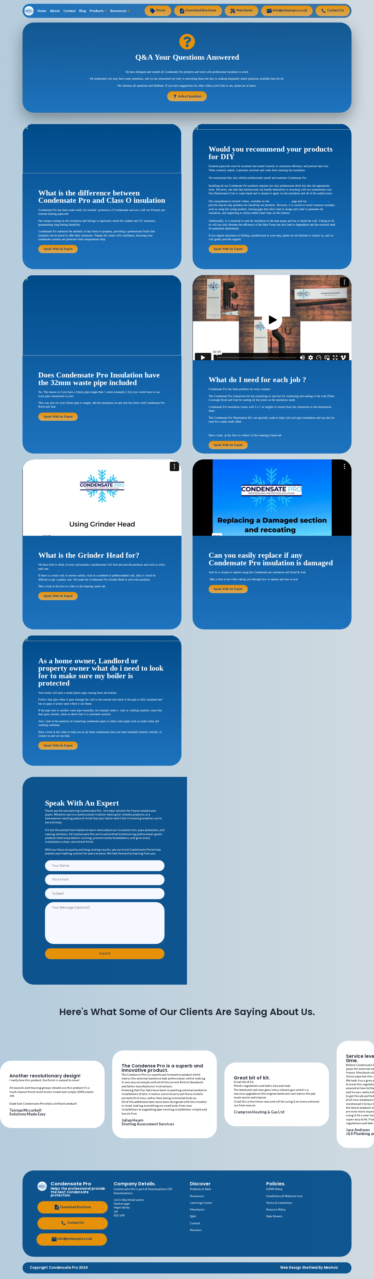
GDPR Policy (274, 1189)
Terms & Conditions (279, 1202)
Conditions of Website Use (284, 1196)
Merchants (197, 1209)
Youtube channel (318, 201)
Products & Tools (200, 1189)
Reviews (196, 1230)
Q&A (193, 1216)
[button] (272, 320)
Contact (195, 1223)
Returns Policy (275, 1209)
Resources (197, 1196)
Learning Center (280, 201)
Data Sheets (274, 1216)
